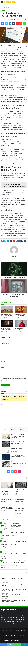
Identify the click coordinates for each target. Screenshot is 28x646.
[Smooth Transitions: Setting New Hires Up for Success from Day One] (5, 545)
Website (3, 372)
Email (3, 367)
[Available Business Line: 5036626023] (21, 309)
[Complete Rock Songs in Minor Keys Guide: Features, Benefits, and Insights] (6, 464)
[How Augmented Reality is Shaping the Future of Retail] (5, 536)
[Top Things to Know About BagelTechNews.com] (6, 444)
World (7, 7)
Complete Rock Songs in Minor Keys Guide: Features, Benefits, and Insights (18, 463)
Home (4, 7)
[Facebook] (2, 241)
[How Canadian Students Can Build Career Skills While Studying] (5, 564)
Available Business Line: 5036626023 (20, 315)
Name (3, 361)
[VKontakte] (19, 241)
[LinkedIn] (8, 241)
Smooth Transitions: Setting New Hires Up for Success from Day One (18, 543)
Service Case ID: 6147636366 (19, 329)
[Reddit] (17, 241)
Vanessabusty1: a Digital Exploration (6, 329)
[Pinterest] (14, 241)
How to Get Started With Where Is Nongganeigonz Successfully (18, 436)
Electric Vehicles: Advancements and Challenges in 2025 (16, 525)
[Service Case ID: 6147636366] (21, 323)
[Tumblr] (11, 241)
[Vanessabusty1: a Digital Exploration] (7, 323)
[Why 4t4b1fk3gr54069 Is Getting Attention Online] (6, 457)
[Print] (25, 241)
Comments (23, 429)
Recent (4, 429)
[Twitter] (5, 241)
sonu (5, 19)
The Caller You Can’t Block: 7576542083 (6, 315)
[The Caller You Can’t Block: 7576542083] (7, 309)
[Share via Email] (22, 241)
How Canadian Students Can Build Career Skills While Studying (18, 562)
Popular (13, 429)
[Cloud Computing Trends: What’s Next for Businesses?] (5, 555)
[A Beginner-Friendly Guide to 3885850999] (6, 450)
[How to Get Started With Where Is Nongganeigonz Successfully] (6, 436)
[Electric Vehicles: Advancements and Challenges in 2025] (5, 527)
